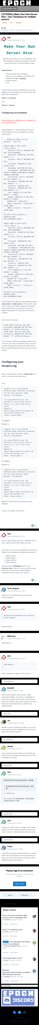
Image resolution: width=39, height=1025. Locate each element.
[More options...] (35, 39)
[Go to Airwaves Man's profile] (34, 930)
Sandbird (7, 976)
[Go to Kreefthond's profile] (34, 942)
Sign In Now (19, 884)
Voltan (6, 932)
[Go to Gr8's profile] (4, 39)
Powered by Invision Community (19, 1022)
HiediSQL (23, 78)
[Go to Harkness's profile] (34, 916)
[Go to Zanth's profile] (4, 848)
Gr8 (4, 28)
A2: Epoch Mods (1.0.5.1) (24, 30)
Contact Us (20, 1017)
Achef (6, 960)
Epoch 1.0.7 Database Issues (12, 929)
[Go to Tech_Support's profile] (4, 590)
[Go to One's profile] (4, 773)
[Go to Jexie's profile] (34, 971)
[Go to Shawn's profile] (4, 748)
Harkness (7, 919)
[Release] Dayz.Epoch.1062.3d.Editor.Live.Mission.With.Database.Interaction (16, 972)
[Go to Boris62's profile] (4, 689)
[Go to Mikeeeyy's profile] (4, 637)
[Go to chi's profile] (4, 722)
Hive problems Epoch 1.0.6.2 (12, 958)
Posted (16, 40)
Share (9, 895)
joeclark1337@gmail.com (12, 946)
